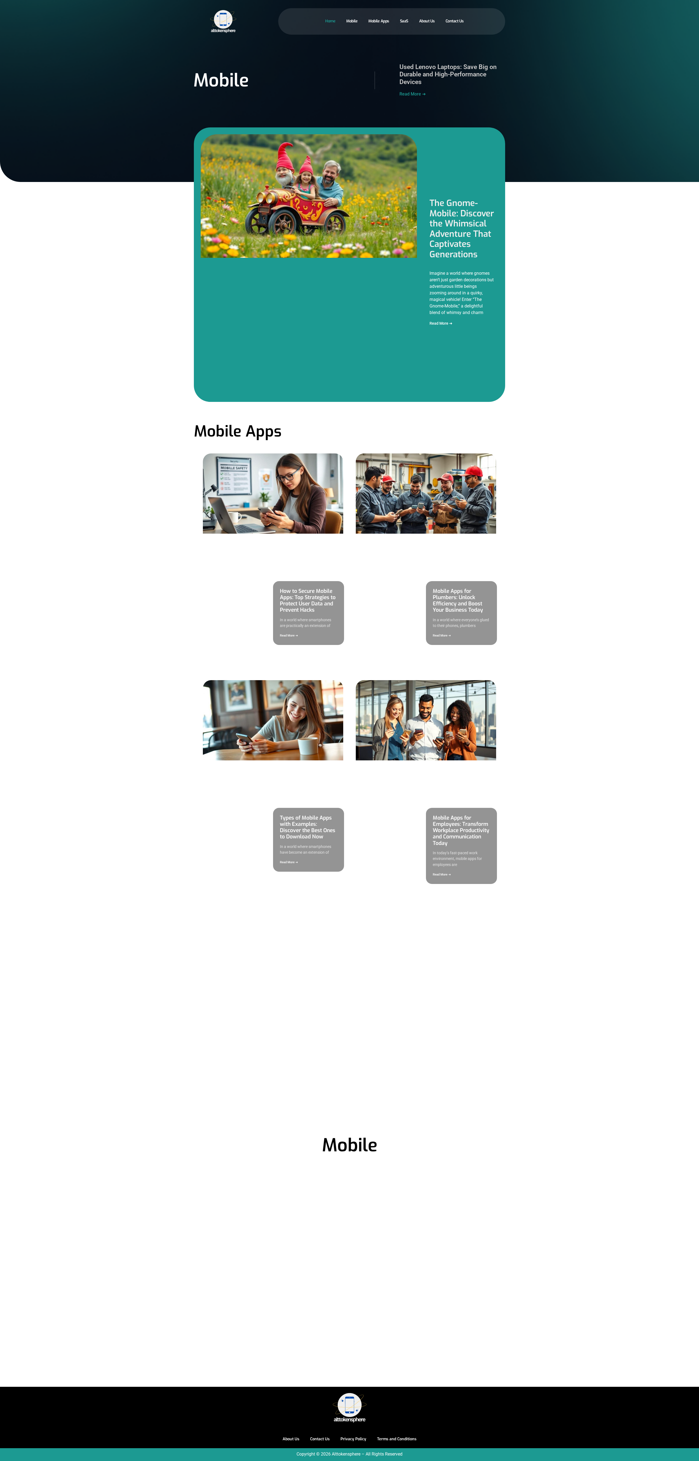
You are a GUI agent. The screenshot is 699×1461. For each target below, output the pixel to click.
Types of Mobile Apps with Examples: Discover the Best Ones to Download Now (307, 827)
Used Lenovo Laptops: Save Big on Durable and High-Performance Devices (448, 74)
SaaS (404, 21)
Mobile (351, 21)
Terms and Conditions (396, 1439)
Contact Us (455, 21)
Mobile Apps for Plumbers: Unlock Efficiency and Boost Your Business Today (458, 601)
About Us (427, 21)
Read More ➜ (412, 94)
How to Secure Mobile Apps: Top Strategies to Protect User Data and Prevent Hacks (308, 601)
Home (330, 21)
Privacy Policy (353, 1439)
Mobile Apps (378, 21)
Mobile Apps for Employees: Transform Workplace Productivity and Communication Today (461, 830)
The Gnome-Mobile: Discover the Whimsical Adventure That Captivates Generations (462, 229)
